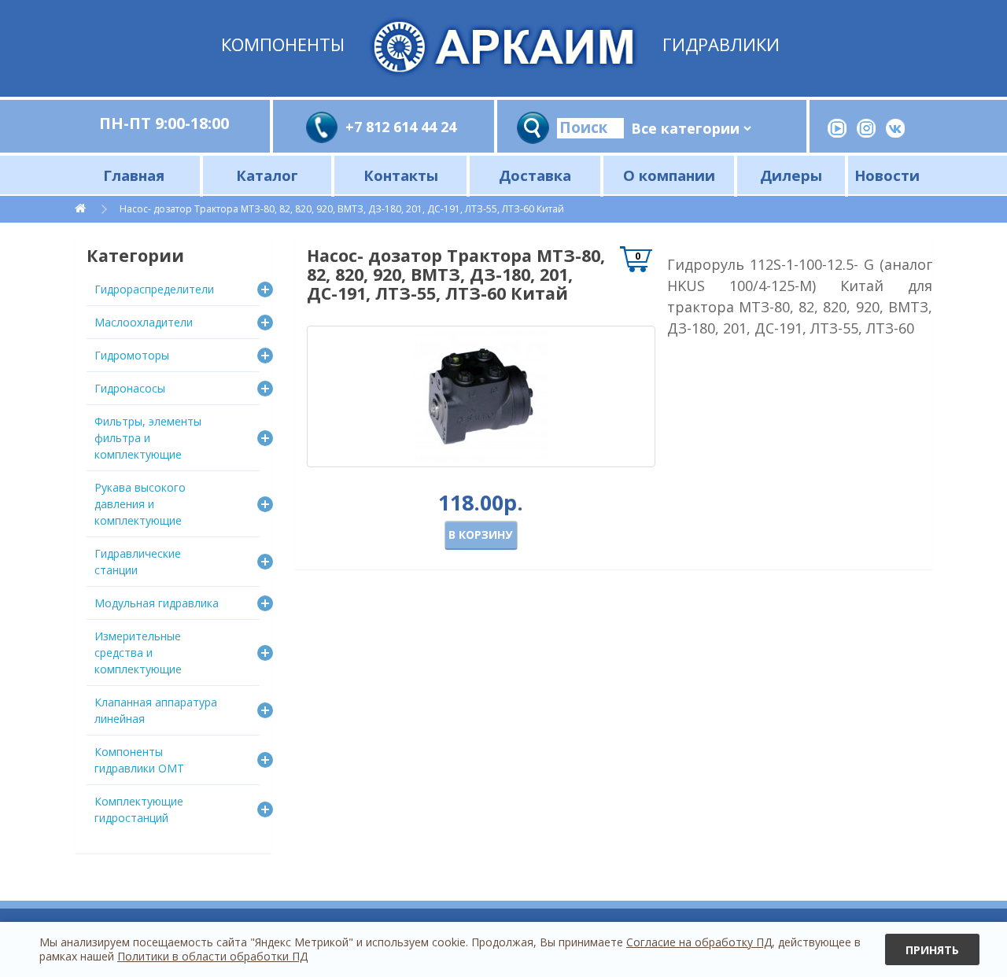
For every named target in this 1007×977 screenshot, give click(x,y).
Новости (887, 175)
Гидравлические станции (137, 561)
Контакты (400, 175)
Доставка (535, 175)
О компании (669, 175)
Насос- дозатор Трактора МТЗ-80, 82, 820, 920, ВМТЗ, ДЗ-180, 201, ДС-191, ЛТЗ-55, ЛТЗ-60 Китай (342, 209)
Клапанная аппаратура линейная (155, 710)
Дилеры (791, 175)
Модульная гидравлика (156, 602)
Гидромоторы (131, 355)
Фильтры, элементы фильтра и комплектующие (147, 438)
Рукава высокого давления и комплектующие (140, 504)
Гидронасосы (129, 388)
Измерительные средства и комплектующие (138, 653)
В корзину (480, 534)
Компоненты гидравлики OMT (139, 760)
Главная (133, 175)
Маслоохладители (143, 322)
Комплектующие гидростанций (138, 809)
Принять (932, 949)
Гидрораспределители (154, 289)
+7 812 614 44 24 (400, 126)
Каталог (267, 175)
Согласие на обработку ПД (699, 942)
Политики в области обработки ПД (212, 956)
